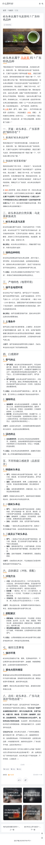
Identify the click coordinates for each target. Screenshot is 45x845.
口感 (7, 109)
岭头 (19, 769)
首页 (4, 10)
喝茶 (30, 73)
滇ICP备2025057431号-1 (22, 841)
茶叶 (7, 190)
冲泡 (29, 112)
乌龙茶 (10, 10)
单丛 (13, 769)
